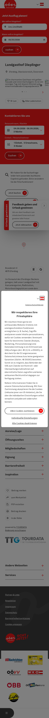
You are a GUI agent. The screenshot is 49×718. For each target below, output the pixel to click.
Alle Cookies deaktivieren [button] (24, 423)
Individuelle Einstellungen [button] (24, 417)
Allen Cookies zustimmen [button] (22, 410)
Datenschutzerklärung (34, 304)
